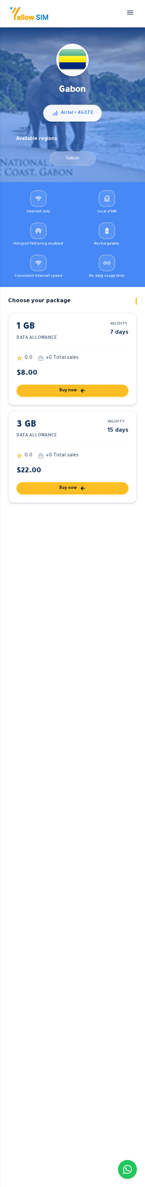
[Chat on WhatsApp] (127, 1169)
